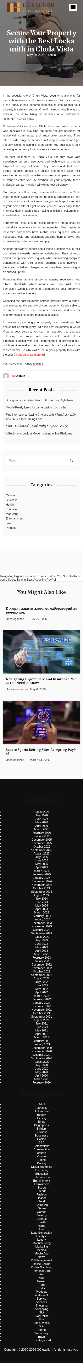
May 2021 (41, 1030)
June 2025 (41, 860)
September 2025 (41, 850)
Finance (41, 1198)
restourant (41, 1295)
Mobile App (41, 1253)
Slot (41, 1312)
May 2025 (41, 863)
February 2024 (41, 916)
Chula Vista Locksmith (29, 354)
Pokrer (41, 1281)
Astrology (41, 1107)
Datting (41, 1163)
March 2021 (41, 1037)
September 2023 (41, 933)
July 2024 (42, 898)
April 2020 (41, 1075)
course (41, 1152)
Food (41, 1201)
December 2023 (41, 922)
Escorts (42, 1191)
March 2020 (41, 1079)
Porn (42, 1284)
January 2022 (41, 1002)
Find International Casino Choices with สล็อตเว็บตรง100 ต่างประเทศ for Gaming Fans (41, 417)
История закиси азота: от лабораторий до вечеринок (41, 610)
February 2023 (41, 957)
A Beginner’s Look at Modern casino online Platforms (39, 433)
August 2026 (41, 811)
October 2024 (41, 888)
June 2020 (41, 1068)
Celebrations (41, 1145)
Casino (10, 495)
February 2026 (41, 832)
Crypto (41, 1156)
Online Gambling (41, 1267)
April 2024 (41, 909)
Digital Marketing (41, 1166)
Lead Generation (41, 1232)
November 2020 (41, 1051)
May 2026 (41, 822)
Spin (41, 1326)
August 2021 (41, 1020)
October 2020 (41, 1054)
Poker (41, 1277)
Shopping (41, 1305)
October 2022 (41, 971)
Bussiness (41, 1135)
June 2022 (41, 985)
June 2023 (41, 943)
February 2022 (41, 999)
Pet (41, 1274)
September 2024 (41, 891)
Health (10, 504)
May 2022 (41, 988)
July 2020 (42, 1065)
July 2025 (42, 857)
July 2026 (42, 815)
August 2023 (41, 936)
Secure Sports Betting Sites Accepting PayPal (41, 751)
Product (11, 527)
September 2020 (41, 1058)
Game (42, 1208)
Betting (41, 1118)
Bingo (41, 1121)
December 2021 (41, 1006)
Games (41, 1211)
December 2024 (41, 881)
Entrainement (41, 1180)
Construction (42, 1149)
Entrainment (41, 1184)
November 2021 (41, 1009)
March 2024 (41, 912)
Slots (41, 1319)
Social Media (41, 1322)
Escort (41, 1187)
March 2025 (41, 870)
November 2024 (41, 884)
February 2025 (41, 874)
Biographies (41, 1125)
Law (8, 523)
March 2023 (41, 954)
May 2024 (41, 905)
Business (12, 500)
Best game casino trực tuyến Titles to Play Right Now (39, 400)
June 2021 (41, 1027)
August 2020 (41, 1061)
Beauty (41, 1114)
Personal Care (41, 1270)
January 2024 (41, 919)
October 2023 (41, 929)
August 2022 (41, 978)
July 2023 (42, 940)
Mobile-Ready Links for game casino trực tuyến (36, 407)
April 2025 (41, 867)
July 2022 (42, 981)
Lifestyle (41, 1236)
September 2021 (41, 1016)
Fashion (41, 1194)
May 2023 (41, 947)
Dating (41, 1159)
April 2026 (41, 825)
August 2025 (41, 853)
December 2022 (41, 964)
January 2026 (41, 836)
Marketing (12, 513)
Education (12, 509)
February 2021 (41, 1040)
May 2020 (41, 1072)
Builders (41, 1128)
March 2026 (41, 829)
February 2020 (41, 1082)
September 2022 (41, 975)
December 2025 (41, 839)
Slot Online (41, 1316)
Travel (41, 1336)
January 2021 (41, 1044)
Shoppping (41, 1309)
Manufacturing (42, 1243)
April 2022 (41, 992)
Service (41, 1298)
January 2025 (41, 877)
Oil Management (41, 1260)
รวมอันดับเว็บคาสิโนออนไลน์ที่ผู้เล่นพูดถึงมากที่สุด (37, 426)
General (41, 1218)
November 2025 (41, 843)
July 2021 (42, 1023)
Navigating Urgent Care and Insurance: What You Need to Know (41, 681)
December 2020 (41, 1047)
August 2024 (41, 895)
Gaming (41, 1215)
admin (52, 54)
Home (41, 1225)
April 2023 (41, 950)
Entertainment (14, 518)
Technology (41, 1333)
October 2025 (41, 846)
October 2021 (41, 1013)
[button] (73, 7)
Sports (41, 1329)
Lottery (41, 1239)
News (41, 1257)
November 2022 (41, 968)
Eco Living (41, 1170)
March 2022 (41, 995)
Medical (42, 1250)
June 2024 (41, 902)
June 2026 (41, 818)
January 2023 (41, 961)
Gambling (42, 1204)
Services (41, 1302)
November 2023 (41, 926)
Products (41, 1291)
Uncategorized (34, 363)
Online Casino (41, 1263)
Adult (41, 1104)
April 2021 (41, 1034)
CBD (41, 1142)
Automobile (42, 1111)
